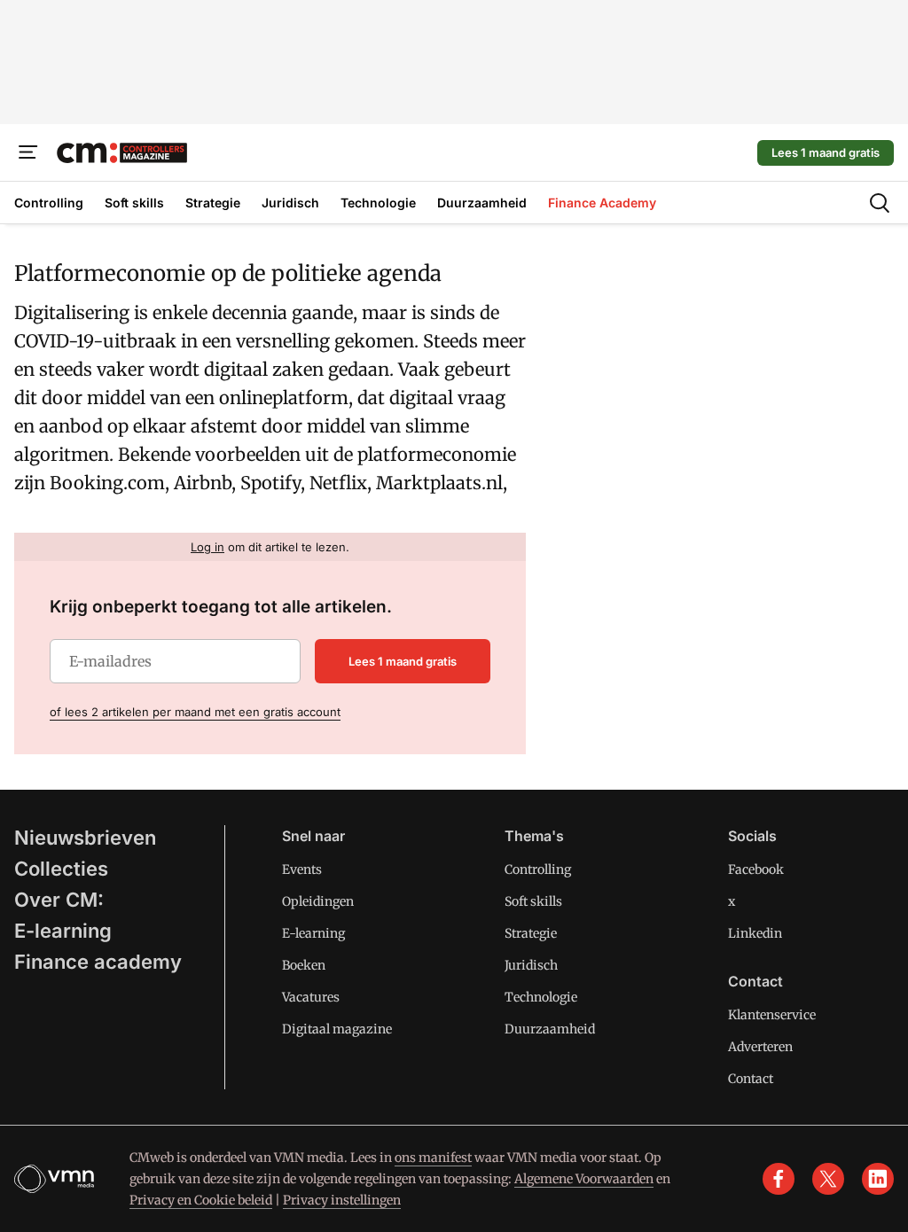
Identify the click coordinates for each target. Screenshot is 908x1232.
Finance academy (98, 961)
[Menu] (28, 152)
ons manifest (433, 1158)
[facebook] (778, 1179)
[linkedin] (878, 1179)
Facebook (756, 869)
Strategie (531, 933)
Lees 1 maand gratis (825, 152)
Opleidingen (318, 901)
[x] (828, 1179)
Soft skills (533, 901)
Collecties (61, 868)
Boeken (303, 965)
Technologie (541, 997)
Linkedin (755, 933)
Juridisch (531, 965)
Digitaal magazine (337, 1029)
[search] (879, 203)
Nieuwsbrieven (85, 837)
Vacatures (311, 997)
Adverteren (760, 1047)
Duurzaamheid (550, 1029)
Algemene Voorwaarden (584, 1179)
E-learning (63, 930)
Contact (750, 1079)
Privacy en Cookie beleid (200, 1200)
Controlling (538, 869)
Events (302, 869)
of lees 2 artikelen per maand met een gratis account (195, 712)
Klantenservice (772, 1015)
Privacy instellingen (342, 1200)
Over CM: (59, 899)
